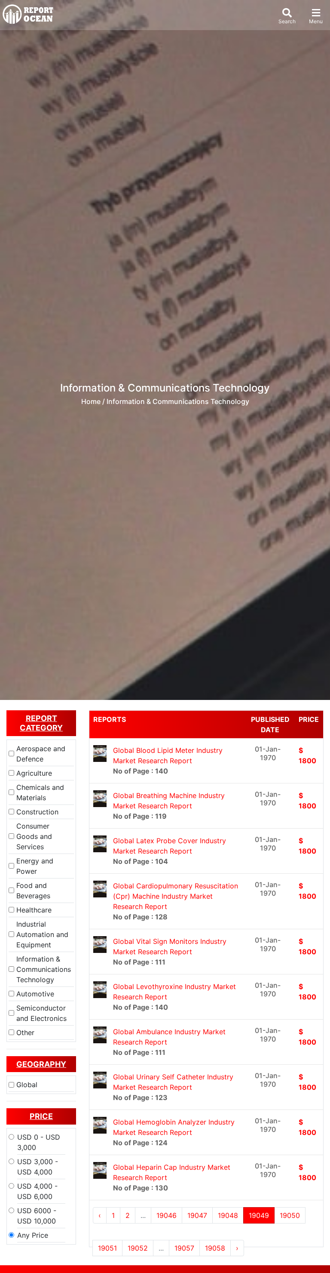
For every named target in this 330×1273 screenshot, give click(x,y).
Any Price (32, 1235)
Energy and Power (34, 866)
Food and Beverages (33, 890)
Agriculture (34, 773)
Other (25, 1032)
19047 (197, 1215)
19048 (228, 1215)
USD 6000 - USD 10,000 (36, 1215)
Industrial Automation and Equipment (42, 934)
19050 (290, 1215)
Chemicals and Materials (40, 792)
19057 (184, 1248)
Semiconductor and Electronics (41, 1013)
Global (26, 1084)
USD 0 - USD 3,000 (38, 1142)
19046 (166, 1215)
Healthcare (34, 910)
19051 (107, 1248)
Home (91, 401)
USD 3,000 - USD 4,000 (37, 1166)
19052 (138, 1248)
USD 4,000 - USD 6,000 (37, 1191)
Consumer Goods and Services (34, 836)
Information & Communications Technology (43, 969)
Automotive (35, 993)
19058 (215, 1248)
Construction (37, 812)
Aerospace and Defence (40, 753)
